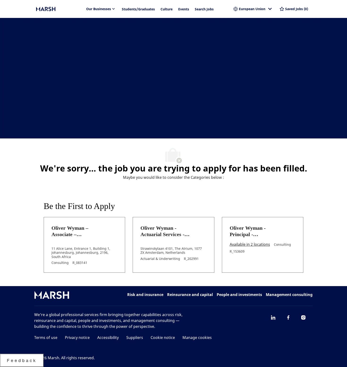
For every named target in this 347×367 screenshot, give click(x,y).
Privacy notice (77, 337)
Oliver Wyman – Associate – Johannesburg (69, 231)
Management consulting (289, 294)
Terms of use (45, 337)
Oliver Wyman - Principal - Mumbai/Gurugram (252, 231)
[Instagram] (303, 317)
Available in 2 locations (250, 245)
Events (183, 9)
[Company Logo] (59, 9)
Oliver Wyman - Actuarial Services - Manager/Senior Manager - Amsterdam (165, 231)
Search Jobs (204, 9)
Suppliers (134, 337)
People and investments (239, 294)
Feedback (22, 360)
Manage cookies (197, 337)
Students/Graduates (138, 9)
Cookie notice (163, 337)
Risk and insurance (145, 294)
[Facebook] (288, 317)
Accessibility (108, 337)
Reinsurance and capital (190, 294)
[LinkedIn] (273, 317)
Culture (167, 9)
